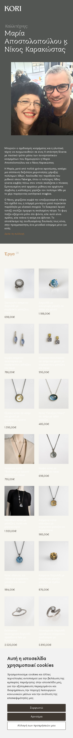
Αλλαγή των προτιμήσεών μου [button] (36, 725)
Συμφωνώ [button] (36, 708)
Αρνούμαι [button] (36, 716)
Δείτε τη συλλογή (14, 234)
